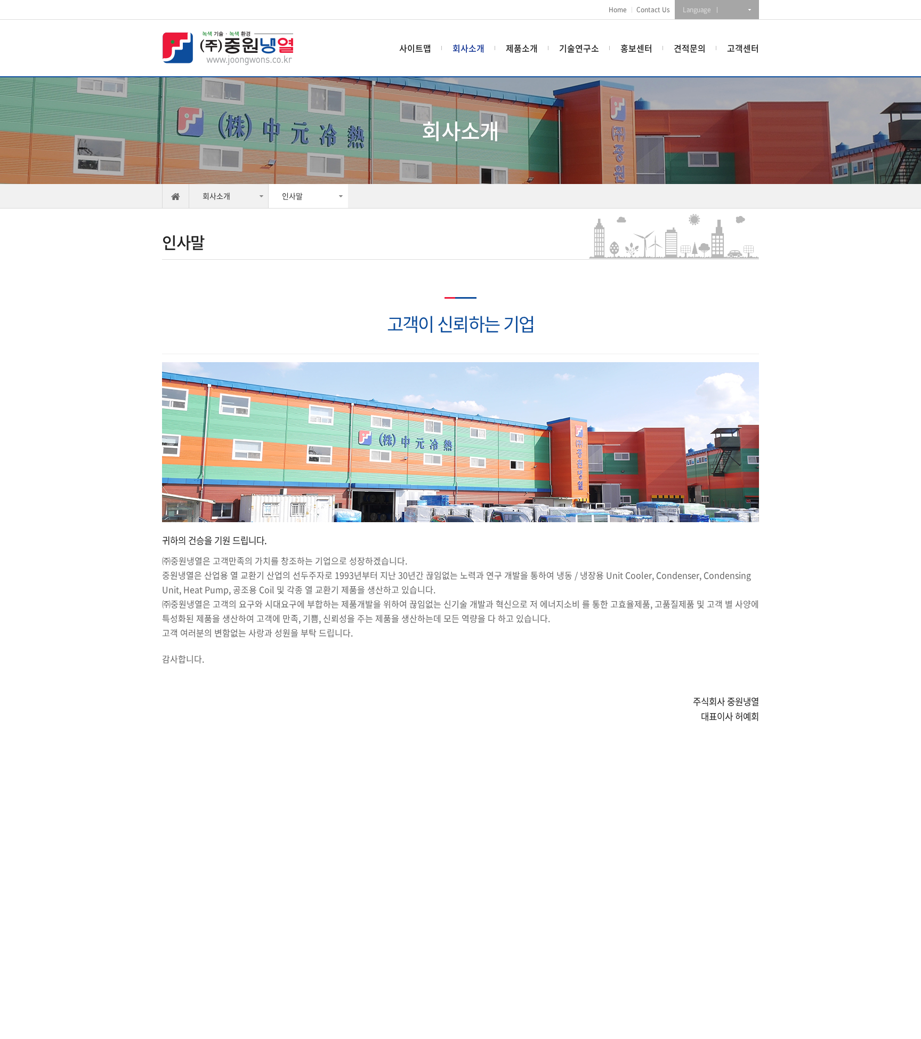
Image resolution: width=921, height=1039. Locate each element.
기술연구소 (579, 48)
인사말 (292, 195)
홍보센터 (636, 48)
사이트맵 (415, 48)
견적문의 (690, 48)
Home (618, 9)
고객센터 (743, 48)
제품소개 (522, 48)
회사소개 (468, 48)
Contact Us (653, 9)
